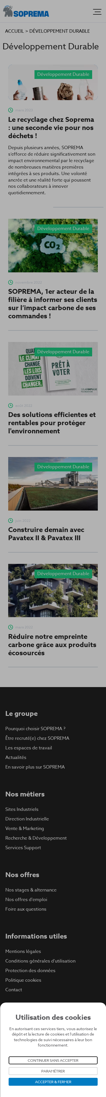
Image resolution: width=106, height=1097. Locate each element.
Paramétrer (53, 1071)
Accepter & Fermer (53, 1081)
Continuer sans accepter (53, 1060)
